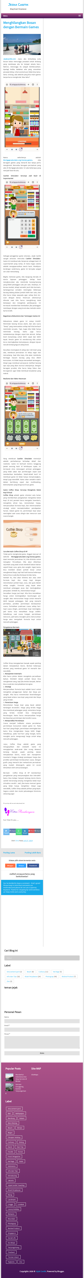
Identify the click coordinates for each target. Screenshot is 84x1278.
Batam (21, 1118)
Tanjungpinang (13, 1247)
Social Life (12, 1238)
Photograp (50, 976)
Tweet (6, 833)
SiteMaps (34, 1074)
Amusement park (13, 972)
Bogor (10, 1132)
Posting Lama (9, 852)
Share (13, 831)
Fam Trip (20, 1147)
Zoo (8, 981)
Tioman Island (13, 1257)
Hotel (21, 1161)
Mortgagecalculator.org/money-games (17, 160)
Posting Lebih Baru (33, 852)
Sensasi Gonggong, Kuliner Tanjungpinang (15, 1088)
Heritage (56, 972)
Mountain (11, 1219)
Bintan (19, 1128)
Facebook (33, 865)
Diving (21, 1142)
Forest (20, 1152)
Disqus (21, 865)
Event (10, 1147)
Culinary (42, 972)
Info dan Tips (12, 976)
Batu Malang (12, 1123)
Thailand (11, 1252)
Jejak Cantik (18, 4)
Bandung (11, 1118)
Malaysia (11, 1214)
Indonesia (11, 1166)
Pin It (32, 831)
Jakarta (11, 1180)
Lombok (21, 1204)
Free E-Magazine (14, 1156)
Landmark (12, 1199)
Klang (10, 1195)
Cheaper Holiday (14, 1137)
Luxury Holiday (13, 1209)
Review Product (68, 976)
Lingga (10, 1204)
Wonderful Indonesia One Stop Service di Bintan (21, 1077)
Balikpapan (20, 1113)
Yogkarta (11, 1262)
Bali (9, 1113)
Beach (29, 972)
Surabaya (11, 1243)
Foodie (10, 1152)
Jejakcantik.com (9, 59)
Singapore (12, 1233)
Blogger (10, 865)
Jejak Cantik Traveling (16, 1185)
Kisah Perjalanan (31, 976)
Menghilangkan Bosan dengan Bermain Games (21, 24)
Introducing (12, 1176)
